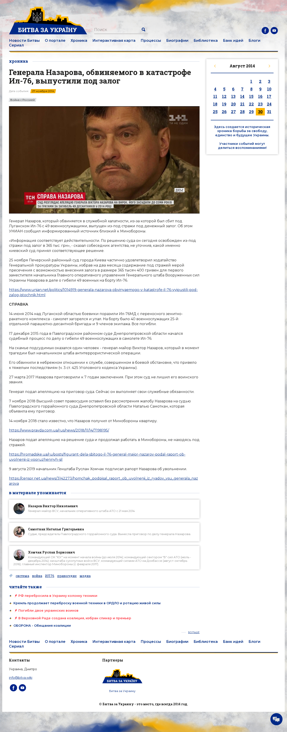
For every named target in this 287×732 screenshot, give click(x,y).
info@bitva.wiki (20, 678)
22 (251, 104)
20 (233, 104)
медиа (85, 576)
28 (242, 111)
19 (224, 104)
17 (269, 96)
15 (251, 96)
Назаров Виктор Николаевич (53, 506)
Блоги (254, 40)
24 (269, 104)
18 (215, 104)
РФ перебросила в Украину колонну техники (57, 596)
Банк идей (233, 40)
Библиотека (206, 40)
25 (215, 111)
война (37, 576)
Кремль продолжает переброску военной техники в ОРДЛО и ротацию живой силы (87, 603)
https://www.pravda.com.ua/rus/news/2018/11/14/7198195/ (59, 430)
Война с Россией (22, 99)
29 (251, 111)
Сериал (16, 45)
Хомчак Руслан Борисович (51, 552)
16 (260, 96)
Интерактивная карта (113, 40)
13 (233, 96)
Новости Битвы (24, 40)
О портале (55, 40)
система (22, 576)
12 (224, 96)
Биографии (177, 40)
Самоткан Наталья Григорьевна (56, 529)
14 (242, 96)
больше (194, 632)
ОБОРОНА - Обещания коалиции (42, 626)
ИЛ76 (49, 576)
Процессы (151, 40)
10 (269, 89)
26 (224, 111)
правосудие (67, 576)
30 (260, 111)
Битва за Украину (122, 691)
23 (260, 104)
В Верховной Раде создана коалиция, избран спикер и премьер (74, 618)
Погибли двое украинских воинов (48, 611)
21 (242, 104)
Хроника (79, 40)
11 (215, 96)
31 (269, 111)
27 (233, 111)
